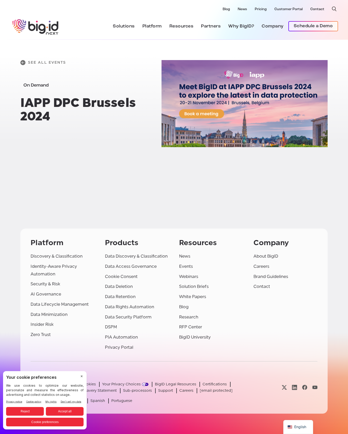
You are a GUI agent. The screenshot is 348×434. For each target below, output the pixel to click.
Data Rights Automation (129, 306)
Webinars (188, 276)
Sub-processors (137, 390)
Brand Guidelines (270, 276)
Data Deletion (119, 286)
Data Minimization (49, 314)
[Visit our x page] (284, 387)
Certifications (215, 384)
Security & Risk (45, 284)
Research (188, 317)
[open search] (334, 9)
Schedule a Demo (313, 26)
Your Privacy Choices (121, 384)
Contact (317, 9)
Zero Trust (41, 334)
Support (165, 390)
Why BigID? (241, 26)
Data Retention (120, 296)
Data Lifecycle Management (60, 304)
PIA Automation (121, 337)
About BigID (265, 256)
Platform (152, 26)
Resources (181, 26)
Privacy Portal (119, 347)
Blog (226, 9)
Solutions (124, 26)
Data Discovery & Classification (136, 256)
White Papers (192, 296)
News (242, 9)
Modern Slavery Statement (92, 390)
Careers (261, 266)
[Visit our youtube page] (314, 387)
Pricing (261, 9)
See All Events (47, 62)
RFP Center (190, 327)
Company (273, 26)
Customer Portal (288, 9)
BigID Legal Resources (175, 384)
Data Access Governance (131, 266)
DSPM (111, 327)
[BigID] (35, 26)
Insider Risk (42, 324)
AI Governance (46, 294)
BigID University (195, 337)
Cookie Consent (121, 276)
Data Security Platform (128, 317)
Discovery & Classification (57, 256)
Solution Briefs (194, 286)
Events (186, 266)
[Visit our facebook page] (304, 387)
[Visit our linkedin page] (294, 387)
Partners (211, 26)
